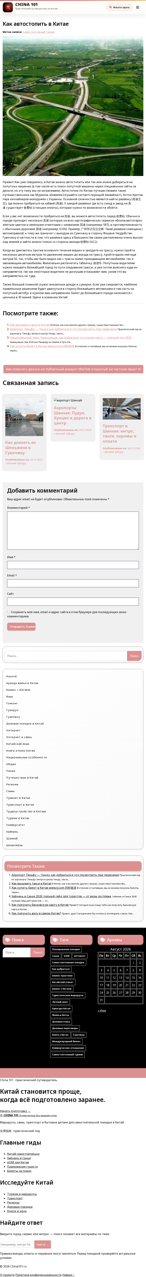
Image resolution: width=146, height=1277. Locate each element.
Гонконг (12, 703)
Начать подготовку (15, 1111)
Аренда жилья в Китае (22, 683)
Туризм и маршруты (22, 1194)
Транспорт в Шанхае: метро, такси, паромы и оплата (119, 433)
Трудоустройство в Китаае (26, 811)
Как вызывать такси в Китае (30, 325)
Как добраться (61, 969)
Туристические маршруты (67, 995)
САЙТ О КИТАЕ (26, 4)
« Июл (102, 1010)
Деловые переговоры (65, 1028)
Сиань (10, 791)
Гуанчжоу (13, 716)
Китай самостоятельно (23, 1154)
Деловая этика (61, 1021)
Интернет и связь (19, 737)
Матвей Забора (16, 463)
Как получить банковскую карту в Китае (40, 905)
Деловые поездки (20, 1207)
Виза (9, 696)
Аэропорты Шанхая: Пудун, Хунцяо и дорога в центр (72, 415)
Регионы (12, 784)
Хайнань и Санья (19, 1158)
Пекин (10, 771)
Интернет (13, 730)
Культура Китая (61, 1008)
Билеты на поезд (19, 1171)
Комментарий (18, 508)
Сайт (10, 594)
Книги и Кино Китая (20, 750)
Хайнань (12, 831)
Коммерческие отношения (68, 1047)
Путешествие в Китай (22, 777)
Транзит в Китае (18, 798)
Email (12, 575)
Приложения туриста (22, 1167)
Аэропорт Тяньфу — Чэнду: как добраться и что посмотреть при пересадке (63, 329)
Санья (55, 955)
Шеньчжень (14, 845)
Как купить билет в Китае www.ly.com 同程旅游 (42, 346)
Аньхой (11, 676)
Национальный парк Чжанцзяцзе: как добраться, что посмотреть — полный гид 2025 (71, 338)
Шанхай (12, 838)
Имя (11, 557)
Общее (11, 764)
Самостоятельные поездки (68, 962)
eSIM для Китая (18, 1162)
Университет (15, 825)
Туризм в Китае (17, 818)
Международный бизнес (66, 1041)
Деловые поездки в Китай (25, 723)
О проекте (7, 1275)
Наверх (68, 1275)
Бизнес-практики (62, 975)
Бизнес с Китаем (18, 689)
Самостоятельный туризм (39, 32)
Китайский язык (17, 744)
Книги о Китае (60, 1034)
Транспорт (15, 1198)
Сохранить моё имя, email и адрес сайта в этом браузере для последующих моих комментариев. (66, 614)
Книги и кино (17, 1211)
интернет (79, 955)
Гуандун (12, 710)
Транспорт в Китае (20, 804)
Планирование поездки (66, 949)
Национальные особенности (26, 757)
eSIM (66, 955)
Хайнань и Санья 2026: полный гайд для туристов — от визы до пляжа (61, 896)
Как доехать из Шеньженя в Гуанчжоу (20, 447)
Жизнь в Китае (60, 1015)
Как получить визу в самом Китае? (36, 913)
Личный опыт (60, 1001)
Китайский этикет (63, 982)
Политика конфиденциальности (38, 1275)
